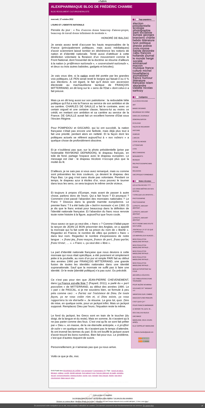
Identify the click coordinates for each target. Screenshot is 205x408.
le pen (93, 373)
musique (138, 68)
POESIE (135, 167)
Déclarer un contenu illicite (65, 401)
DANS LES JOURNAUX (141, 116)
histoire (111, 375)
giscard (53, 375)
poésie (147, 45)
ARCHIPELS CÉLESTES (141, 275)
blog (146, 401)
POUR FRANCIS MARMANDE (143, 305)
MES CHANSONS (139, 152)
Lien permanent (87, 370)
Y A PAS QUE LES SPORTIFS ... (144, 195)
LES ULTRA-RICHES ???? (142, 185)
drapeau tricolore (76, 375)
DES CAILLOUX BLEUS (141, 313)
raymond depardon (63, 375)
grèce (72, 378)
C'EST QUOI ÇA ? (139, 302)
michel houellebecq (142, 72)
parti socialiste (142, 32)
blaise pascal (65, 378)
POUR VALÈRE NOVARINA (142, 285)
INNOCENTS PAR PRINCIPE (143, 298)
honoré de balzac (117, 370)
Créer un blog (97, 395)
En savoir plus (148, 406)
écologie (138, 28)
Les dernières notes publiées (103, 398)
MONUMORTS (138, 156)
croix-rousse (141, 48)
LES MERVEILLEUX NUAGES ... (144, 235)
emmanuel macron (140, 64)
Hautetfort (108, 395)
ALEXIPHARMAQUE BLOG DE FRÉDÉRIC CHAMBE (91, 6)
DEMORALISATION (139, 119)
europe (137, 35)
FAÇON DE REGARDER (141, 127)
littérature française (139, 81)
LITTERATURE (138, 145)
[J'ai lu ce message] (202, 406)
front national (86, 373)
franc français (103, 375)
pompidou (120, 373)
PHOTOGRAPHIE (139, 198)
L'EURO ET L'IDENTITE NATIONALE (67, 25)
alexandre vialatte (139, 86)
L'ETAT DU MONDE (139, 141)
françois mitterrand (102, 373)
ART (134, 105)
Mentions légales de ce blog (84, 401)
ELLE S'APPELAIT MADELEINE (143, 326)
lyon (135, 43)
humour (147, 78)
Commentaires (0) (99, 370)
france (137, 78)
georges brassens (143, 36)
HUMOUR (136, 134)
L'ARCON (136, 138)
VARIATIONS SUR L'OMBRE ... (143, 294)
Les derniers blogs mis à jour (82, 398)
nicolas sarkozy (143, 89)
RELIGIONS (137, 171)
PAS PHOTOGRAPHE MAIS (142, 163)
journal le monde (143, 57)
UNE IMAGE (137, 316)
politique (145, 43)
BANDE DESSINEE (139, 108)
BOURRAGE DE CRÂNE (141, 112)
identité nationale (75, 373)
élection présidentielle (141, 24)
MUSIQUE (136, 160)
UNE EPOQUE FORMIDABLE (143, 174)
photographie (141, 30)
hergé (150, 58)
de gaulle (113, 373)
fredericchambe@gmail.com (143, 332)
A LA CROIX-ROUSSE (140, 101)
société (138, 61)
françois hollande (142, 54)
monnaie (95, 375)
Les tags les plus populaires (123, 398)
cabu (136, 53)
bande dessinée (143, 50)
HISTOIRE (136, 130)
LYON (135, 149)
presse (137, 45)
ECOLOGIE (137, 123)
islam (149, 82)
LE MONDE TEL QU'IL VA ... (142, 309)
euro (89, 375)
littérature (148, 40)
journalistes (140, 75)
